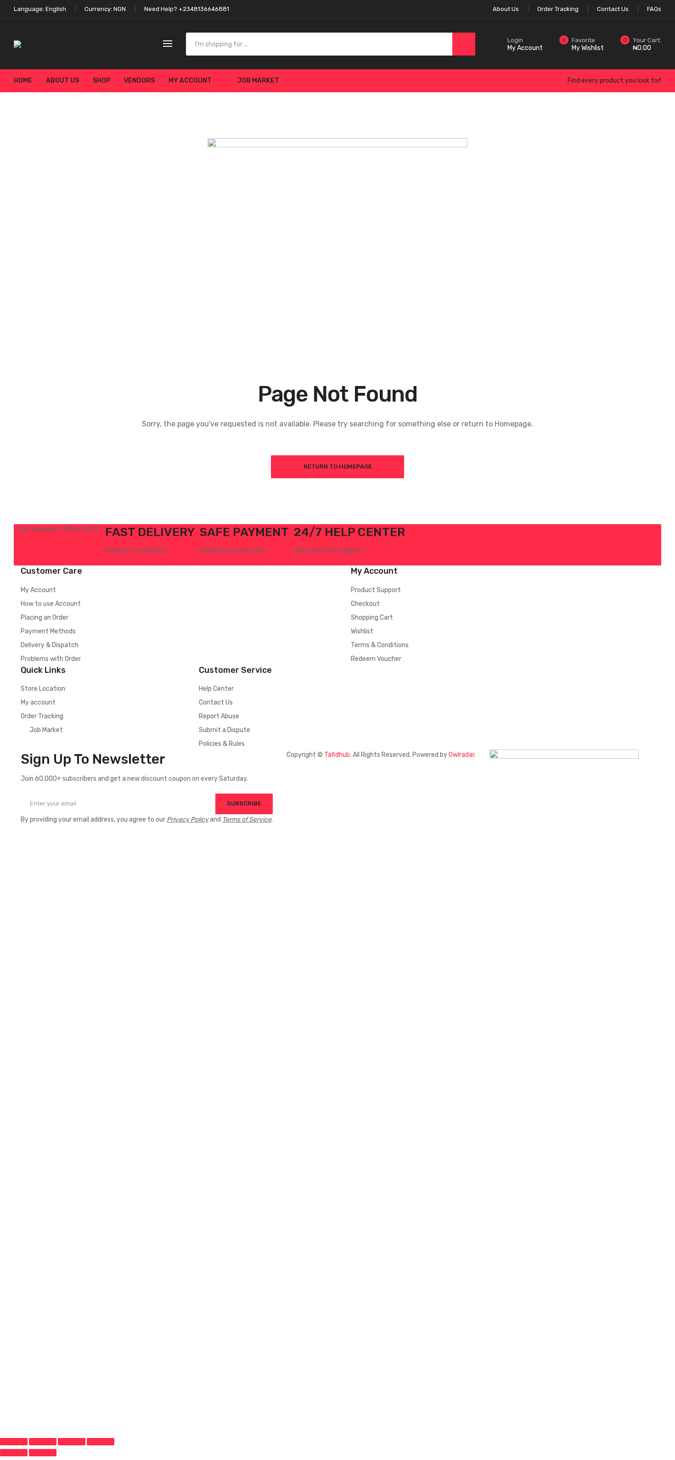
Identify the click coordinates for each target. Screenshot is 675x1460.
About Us (62, 80)
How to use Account (51, 604)
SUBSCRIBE (244, 803)
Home (23, 80)
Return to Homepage (338, 466)
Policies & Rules (222, 744)
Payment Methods (48, 631)
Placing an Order (44, 617)
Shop (101, 80)
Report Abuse (219, 716)
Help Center (216, 689)
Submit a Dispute (224, 730)
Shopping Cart (372, 617)
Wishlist (362, 631)
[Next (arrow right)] (42, 1452)
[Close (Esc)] (14, 1441)
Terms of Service (246, 819)
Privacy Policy (187, 819)
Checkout (365, 604)
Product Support (376, 590)
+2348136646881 (46, 550)
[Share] (42, 1441)
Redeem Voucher (376, 659)
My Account (38, 590)
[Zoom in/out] (100, 1441)
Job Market (258, 80)
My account (190, 80)
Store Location (43, 689)
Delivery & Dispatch (50, 645)
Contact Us (216, 702)
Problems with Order (51, 659)
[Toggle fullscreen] (71, 1441)
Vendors (139, 80)
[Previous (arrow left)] (14, 1452)
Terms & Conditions (380, 645)
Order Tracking (42, 716)
